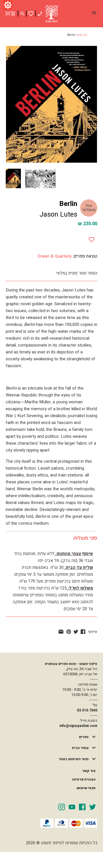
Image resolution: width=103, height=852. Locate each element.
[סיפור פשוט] (51, 14)
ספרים (84, 737)
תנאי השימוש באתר (74, 759)
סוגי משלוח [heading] (85, 538)
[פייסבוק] (83, 632)
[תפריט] (94, 13)
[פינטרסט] (68, 632)
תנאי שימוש (86, 788)
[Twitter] (92, 806)
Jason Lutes (58, 214)
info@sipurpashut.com (78, 725)
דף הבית (82, 35)
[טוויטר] (76, 632)
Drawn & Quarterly (54, 256)
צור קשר (89, 770)
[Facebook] (82, 806)
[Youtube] (72, 806)
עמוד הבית (80, 747)
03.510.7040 (87, 710)
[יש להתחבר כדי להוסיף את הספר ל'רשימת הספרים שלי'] (31, 13)
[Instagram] (61, 806)
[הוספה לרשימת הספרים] (91, 238)
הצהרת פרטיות (84, 779)
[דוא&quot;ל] (61, 632)
